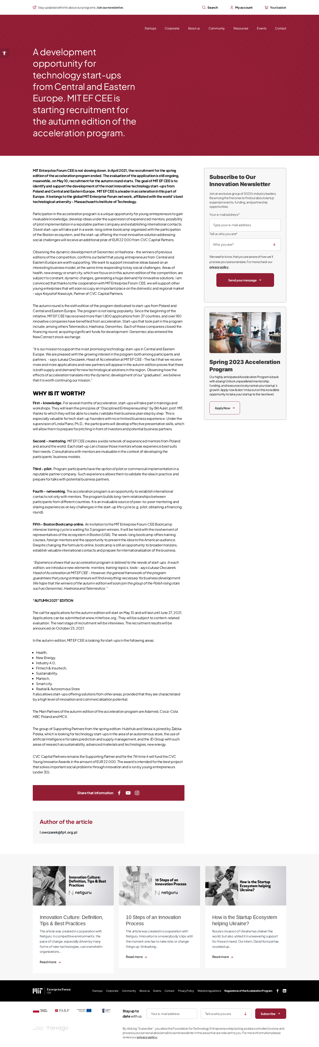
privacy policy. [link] (219, 267)
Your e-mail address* (224, 214)
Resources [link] (240, 28)
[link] (4, 53)
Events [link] (261, 28)
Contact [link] (280, 28)
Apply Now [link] (222, 408)
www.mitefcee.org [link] (101, 617)
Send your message (242, 280)
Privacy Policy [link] (186, 990)
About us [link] (194, 28)
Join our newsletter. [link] (110, 7)
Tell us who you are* (223, 234)
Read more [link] (48, 962)
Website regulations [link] (209, 990)
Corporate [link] (172, 28)
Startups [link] (150, 28)
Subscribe (268, 1014)
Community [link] (217, 28)
